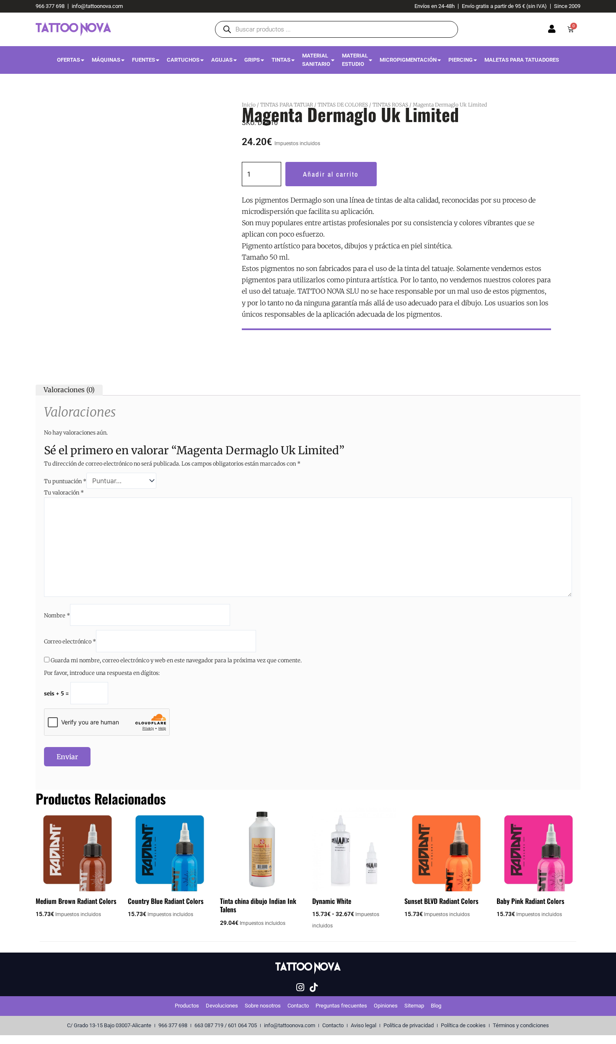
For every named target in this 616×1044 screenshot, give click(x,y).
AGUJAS (222, 60)
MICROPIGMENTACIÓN (408, 60)
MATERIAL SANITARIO (316, 59)
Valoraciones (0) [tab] (69, 389)
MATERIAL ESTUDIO (355, 59)
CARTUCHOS (183, 60)
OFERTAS (68, 60)
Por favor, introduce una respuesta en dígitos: (102, 673)
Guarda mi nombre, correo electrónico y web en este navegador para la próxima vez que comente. (176, 660)
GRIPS (252, 60)
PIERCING (460, 60)
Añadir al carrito (331, 174)
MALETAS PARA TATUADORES (521, 60)
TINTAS (281, 60)
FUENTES (143, 60)
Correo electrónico (70, 641)
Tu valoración (64, 492)
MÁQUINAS (106, 60)
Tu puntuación (65, 481)
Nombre (57, 615)
